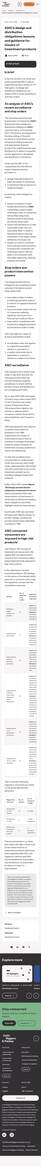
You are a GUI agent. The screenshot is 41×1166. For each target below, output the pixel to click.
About (24, 1087)
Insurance (5, 1064)
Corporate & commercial (7, 1059)
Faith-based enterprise (30, 1056)
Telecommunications (29, 1060)
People (5, 1087)
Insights (11, 10)
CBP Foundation (27, 1091)
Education (25, 1052)
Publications (20, 10)
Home (4, 10)
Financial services (12, 937)
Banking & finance (12, 928)
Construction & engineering (8, 1053)
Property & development (7, 1069)
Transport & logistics (29, 1064)
